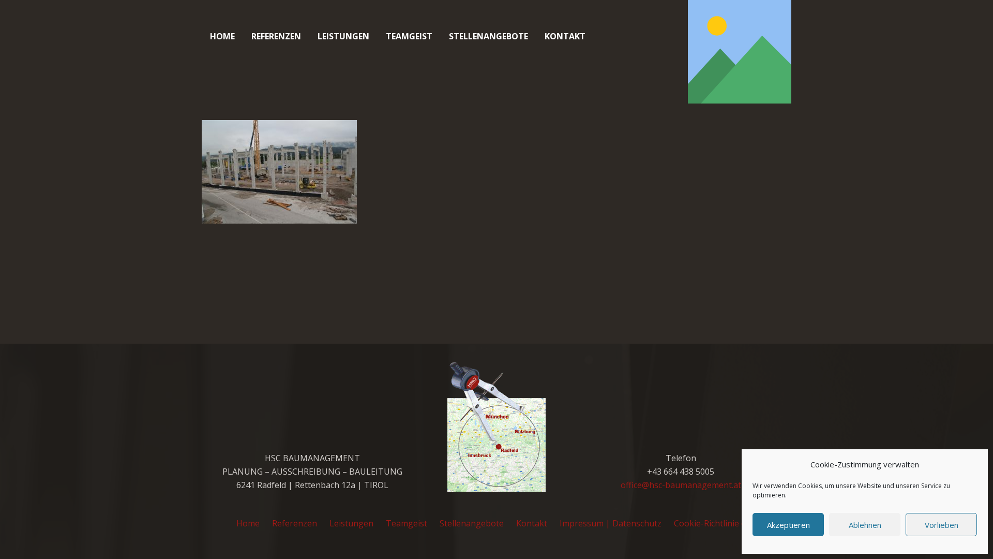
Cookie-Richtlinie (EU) (715, 523)
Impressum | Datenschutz (610, 523)
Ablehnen (865, 525)
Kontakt (531, 523)
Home (248, 523)
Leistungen (351, 523)
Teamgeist (406, 523)
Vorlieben (941, 525)
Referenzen (294, 523)
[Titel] (739, 52)
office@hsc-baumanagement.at (681, 485)
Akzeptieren (788, 525)
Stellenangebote (472, 523)
